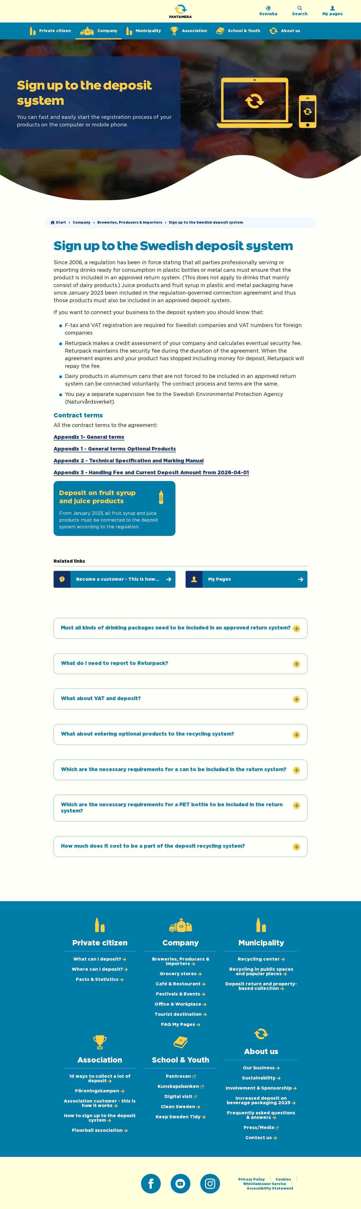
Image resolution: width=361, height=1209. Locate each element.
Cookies (284, 1179)
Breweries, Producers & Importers (129, 222)
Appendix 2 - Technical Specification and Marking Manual (129, 461)
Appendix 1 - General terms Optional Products (115, 449)
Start (61, 222)
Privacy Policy (252, 1179)
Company (82, 222)
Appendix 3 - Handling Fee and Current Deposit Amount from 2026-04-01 (151, 472)
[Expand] (296, 628)
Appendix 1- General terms (89, 437)
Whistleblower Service (265, 1184)
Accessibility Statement (270, 1188)
